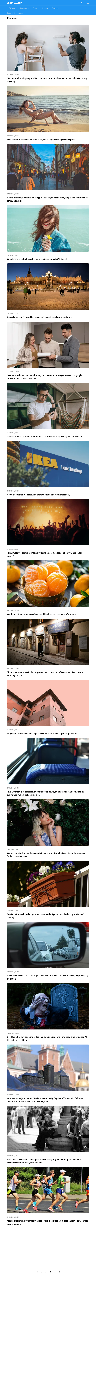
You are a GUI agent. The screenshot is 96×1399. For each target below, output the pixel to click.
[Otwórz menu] (87, 3)
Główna (12, 8)
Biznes (45, 8)
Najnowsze (24, 8)
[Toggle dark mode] (82, 2)
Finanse (55, 8)
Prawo (35, 8)
